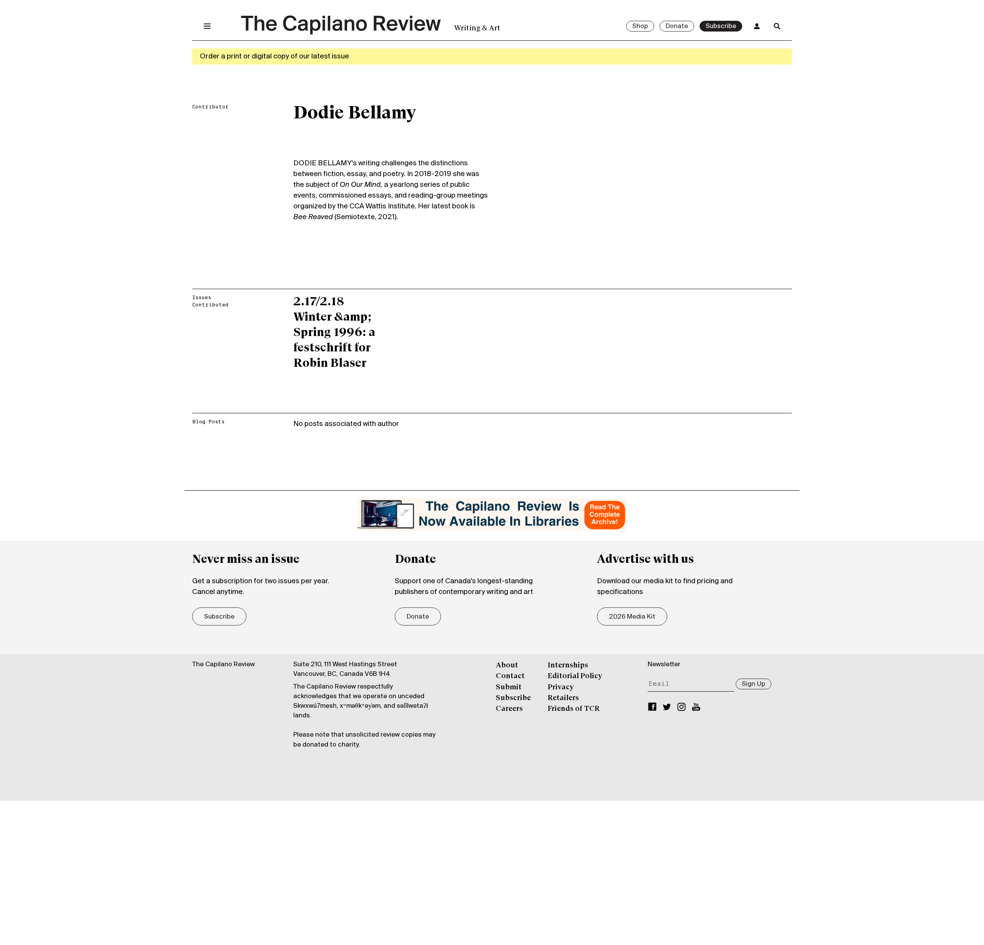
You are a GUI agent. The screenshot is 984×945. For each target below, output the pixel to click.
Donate (677, 26)
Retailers (563, 698)
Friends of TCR (574, 709)
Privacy (561, 687)
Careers (509, 709)
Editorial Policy (575, 676)
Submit (509, 687)
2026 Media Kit (632, 617)
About (507, 665)
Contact (510, 676)
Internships (568, 665)
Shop (640, 26)
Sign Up (753, 684)
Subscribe (721, 26)
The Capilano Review (223, 664)
